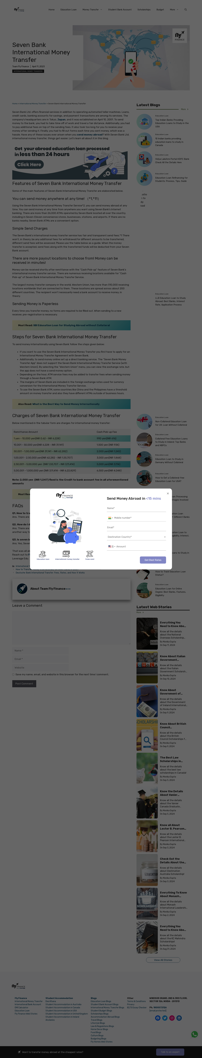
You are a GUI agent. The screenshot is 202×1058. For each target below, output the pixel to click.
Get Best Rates (153, 560)
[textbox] (111, 547)
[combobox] (110, 517)
